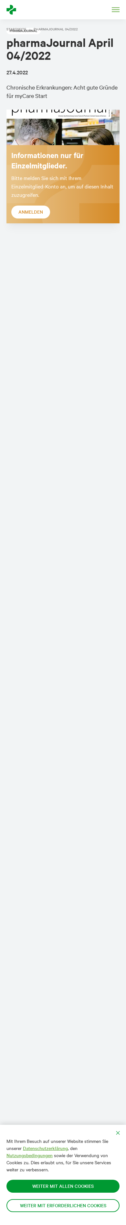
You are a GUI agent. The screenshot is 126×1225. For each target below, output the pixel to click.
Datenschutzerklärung (45, 1148)
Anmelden (30, 212)
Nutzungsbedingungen (29, 1155)
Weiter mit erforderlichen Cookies (63, 1205)
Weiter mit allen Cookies (63, 1186)
